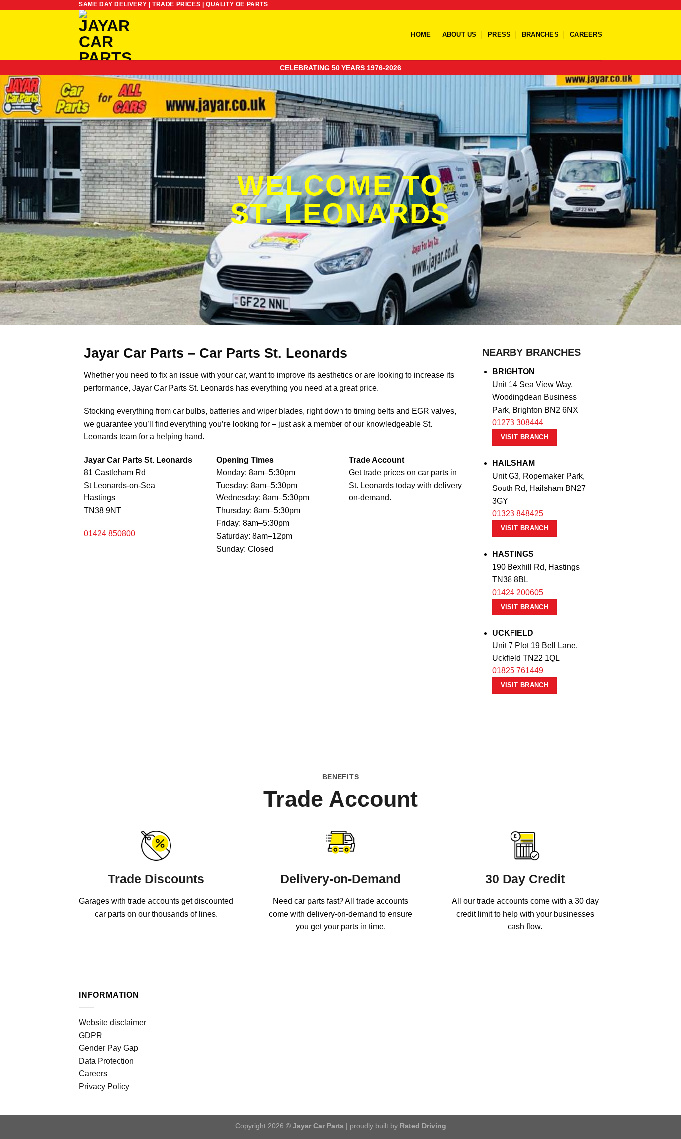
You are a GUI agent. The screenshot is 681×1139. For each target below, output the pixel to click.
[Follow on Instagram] (578, 4)
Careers (586, 34)
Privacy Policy (104, 1086)
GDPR (90, 1035)
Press (499, 34)
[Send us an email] (597, 4)
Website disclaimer (112, 1022)
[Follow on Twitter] (588, 4)
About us (459, 34)
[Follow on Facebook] (569, 4)
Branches (540, 34)
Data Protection (106, 1061)
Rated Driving (423, 1126)
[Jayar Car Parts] (122, 35)
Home (421, 34)
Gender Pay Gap (108, 1048)
